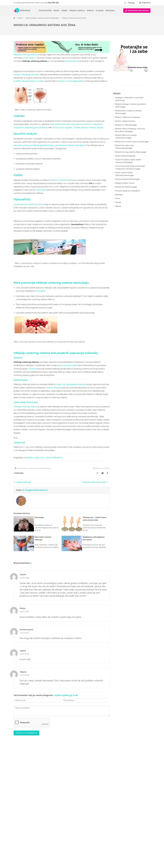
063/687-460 (53, 3)
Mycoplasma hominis (80, 124)
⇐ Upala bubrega (22, 482)
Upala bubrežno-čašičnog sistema (29, 204)
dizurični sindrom (29, 81)
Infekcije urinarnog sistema (25, 54)
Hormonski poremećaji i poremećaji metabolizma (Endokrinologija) (130, 167)
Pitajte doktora (45, 10)
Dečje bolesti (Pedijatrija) (125, 156)
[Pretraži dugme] (125, 3)
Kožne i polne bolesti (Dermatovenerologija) (124, 174)
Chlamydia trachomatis (60, 124)
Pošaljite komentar (26, 733)
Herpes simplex (96, 127)
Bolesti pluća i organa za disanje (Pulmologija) (128, 112)
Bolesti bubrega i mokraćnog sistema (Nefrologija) (42, 18)
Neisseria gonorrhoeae (35, 127)
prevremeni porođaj (67, 365)
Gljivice (118, 206)
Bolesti (20, 18)
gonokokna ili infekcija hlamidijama (70, 145)
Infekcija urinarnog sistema (25, 406)
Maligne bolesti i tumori (125, 183)
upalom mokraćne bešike (62, 180)
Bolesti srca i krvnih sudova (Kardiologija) (132, 142)
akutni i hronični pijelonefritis (71, 81)
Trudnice (32, 369)
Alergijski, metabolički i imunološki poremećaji (129, 99)
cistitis (40, 81)
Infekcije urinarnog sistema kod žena (74, 18)
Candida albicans (80, 127)
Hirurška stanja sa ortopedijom (127, 191)
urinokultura (40, 190)
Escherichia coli (72, 61)
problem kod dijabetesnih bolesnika (70, 384)
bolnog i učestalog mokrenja (26, 74)
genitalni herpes (47, 145)
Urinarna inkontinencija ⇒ (95, 482)
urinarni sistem (29, 58)
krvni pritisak (39, 291)
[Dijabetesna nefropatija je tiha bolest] (72, 543)
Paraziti (118, 202)
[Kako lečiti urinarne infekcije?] (24, 543)
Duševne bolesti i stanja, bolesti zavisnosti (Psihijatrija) (128, 161)
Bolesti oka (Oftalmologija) (126, 187)
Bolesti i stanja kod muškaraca (127, 117)
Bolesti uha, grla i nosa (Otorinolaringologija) (124, 146)
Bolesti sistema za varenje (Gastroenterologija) (126, 136)
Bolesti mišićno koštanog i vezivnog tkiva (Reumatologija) (130, 130)
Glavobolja (39, 517)
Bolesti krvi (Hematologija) (126, 125)
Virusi (117, 198)
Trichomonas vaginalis (62, 127)
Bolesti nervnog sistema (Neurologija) (130, 152)
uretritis (17, 81)
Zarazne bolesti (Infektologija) (127, 179)
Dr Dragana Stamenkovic (35, 490)
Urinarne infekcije (53, 387)
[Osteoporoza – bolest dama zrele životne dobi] (72, 523)
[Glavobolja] (24, 523)
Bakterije (118, 195)
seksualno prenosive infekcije (26, 145)
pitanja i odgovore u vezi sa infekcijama (44, 457)
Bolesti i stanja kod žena (125, 121)
